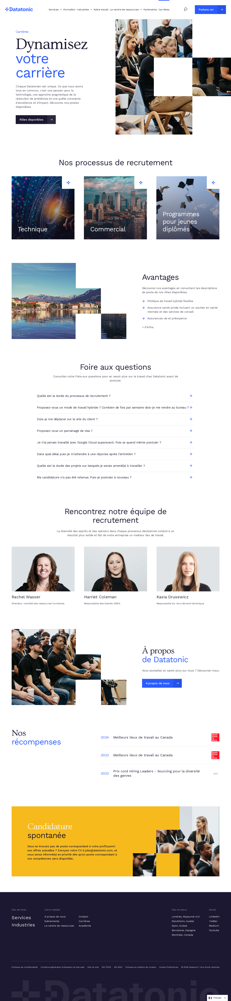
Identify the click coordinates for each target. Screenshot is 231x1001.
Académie (85, 925)
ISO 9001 (118, 967)
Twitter (213, 921)
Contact (83, 916)
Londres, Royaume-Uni (186, 916)
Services (21, 917)
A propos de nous (55, 916)
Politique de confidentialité (25, 967)
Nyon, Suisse (179, 925)
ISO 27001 (106, 967)
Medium (214, 925)
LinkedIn (214, 916)
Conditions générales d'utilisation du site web (62, 967)
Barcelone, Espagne (183, 930)
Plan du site (93, 967)
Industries (23, 925)
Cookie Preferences (168, 967)
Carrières (84, 921)
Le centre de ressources (59, 925)
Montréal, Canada (182, 934)
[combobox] (217, 998)
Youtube (214, 930)
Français (217, 998)
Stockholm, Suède (183, 921)
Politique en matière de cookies (140, 967)
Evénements (51, 921)
